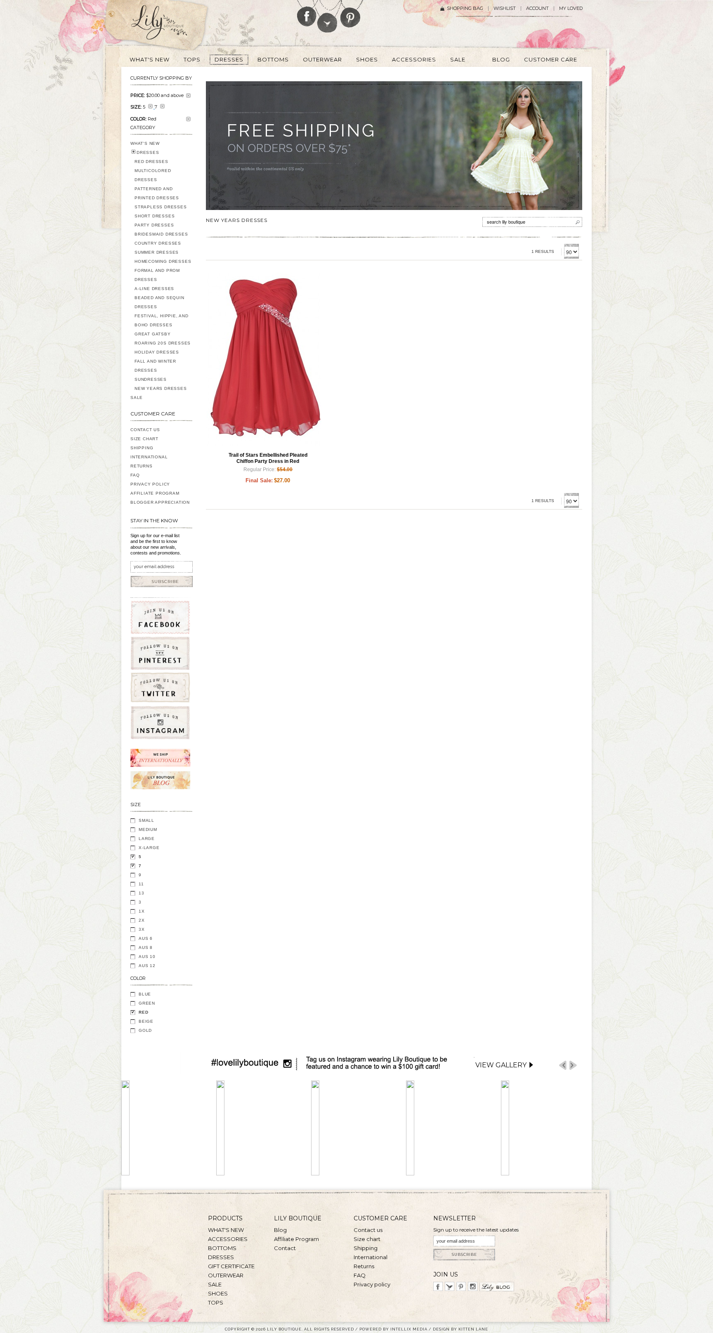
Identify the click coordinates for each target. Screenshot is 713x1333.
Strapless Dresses (161, 207)
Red (143, 1012)
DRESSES (148, 152)
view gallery (500, 1065)
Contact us (368, 1230)
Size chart (367, 1239)
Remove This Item (188, 95)
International (149, 457)
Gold (145, 1030)
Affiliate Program (154, 493)
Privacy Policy (150, 484)
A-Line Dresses (154, 288)
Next (573, 1065)
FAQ (134, 475)
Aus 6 (146, 938)
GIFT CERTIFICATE (231, 1266)
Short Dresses (155, 216)
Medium (148, 829)
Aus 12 (147, 965)
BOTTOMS (222, 1248)
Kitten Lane (473, 1329)
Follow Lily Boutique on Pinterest (351, 14)
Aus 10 (147, 956)
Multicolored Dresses (153, 175)
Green (147, 1003)
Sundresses (151, 379)
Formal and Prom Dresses (157, 275)
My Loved (571, 8)
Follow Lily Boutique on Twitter (328, 16)
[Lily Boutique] (169, 25)
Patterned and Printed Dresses (157, 193)
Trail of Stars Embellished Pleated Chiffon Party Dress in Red (268, 458)
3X (142, 929)
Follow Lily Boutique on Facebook (307, 13)
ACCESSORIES (228, 1239)
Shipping (141, 448)
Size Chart (144, 438)
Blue (145, 994)
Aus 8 (146, 947)
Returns (141, 466)
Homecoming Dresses (163, 261)
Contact (285, 1248)
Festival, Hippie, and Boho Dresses (162, 320)
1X (142, 911)
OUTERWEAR (225, 1275)
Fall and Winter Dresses (155, 366)
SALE (136, 397)
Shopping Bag (465, 8)
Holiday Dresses (157, 352)
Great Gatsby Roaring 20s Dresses (163, 338)
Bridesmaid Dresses (161, 234)
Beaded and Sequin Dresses (159, 302)
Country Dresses (158, 243)
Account (537, 8)
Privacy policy (372, 1284)
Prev (563, 1065)
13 (141, 893)
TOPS (215, 1302)
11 (141, 884)
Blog (280, 1230)
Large (147, 838)
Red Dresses (151, 161)
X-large (149, 847)
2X (142, 920)
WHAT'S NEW (145, 143)
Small (146, 820)
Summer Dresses (157, 252)
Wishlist (504, 8)
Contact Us (145, 429)
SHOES (218, 1293)
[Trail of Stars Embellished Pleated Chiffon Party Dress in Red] (263, 359)
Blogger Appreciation (160, 502)
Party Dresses (154, 225)
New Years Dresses (161, 388)
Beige (146, 1021)
